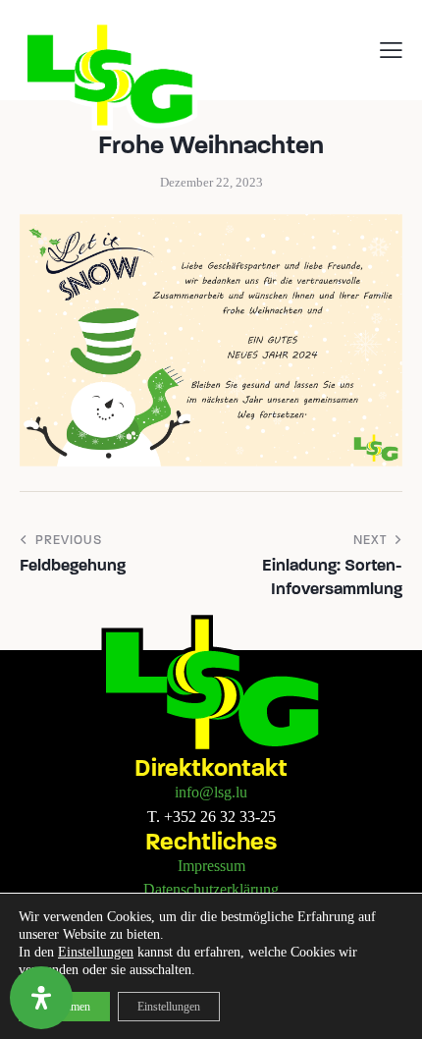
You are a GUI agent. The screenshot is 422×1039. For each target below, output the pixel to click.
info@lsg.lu (211, 792)
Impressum (211, 865)
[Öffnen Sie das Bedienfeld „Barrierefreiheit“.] (41, 997)
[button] (391, 49)
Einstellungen (95, 952)
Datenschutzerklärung (211, 889)
